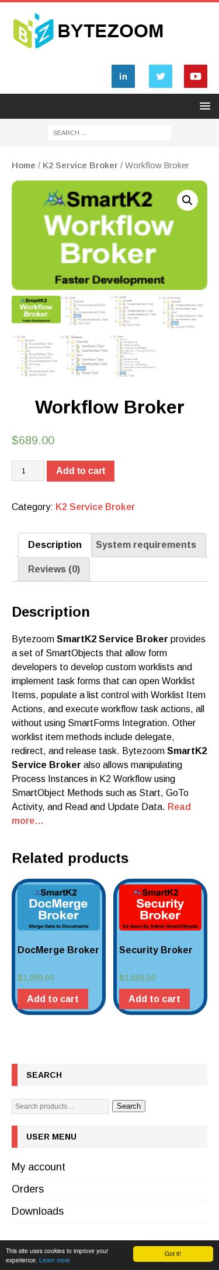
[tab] (55, 545)
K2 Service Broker (80, 165)
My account (38, 1167)
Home (24, 165)
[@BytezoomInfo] (160, 87)
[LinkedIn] (123, 87)
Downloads (38, 1211)
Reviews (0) (54, 569)
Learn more (54, 1259)
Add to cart (80, 471)
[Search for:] (109, 132)
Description (55, 545)
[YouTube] (195, 87)
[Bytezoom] (89, 52)
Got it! (173, 1253)
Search (129, 1106)
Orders (28, 1189)
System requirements (146, 545)
